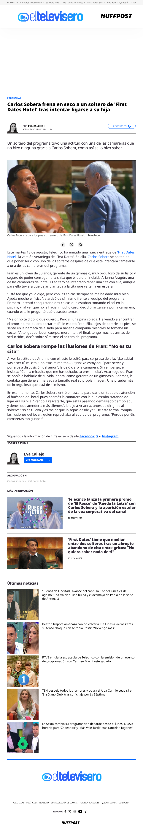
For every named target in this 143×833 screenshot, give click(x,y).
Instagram (110, 436)
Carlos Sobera (98, 257)
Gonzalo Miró (52, 2)
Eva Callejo (36, 126)
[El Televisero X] (69, 812)
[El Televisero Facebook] (65, 812)
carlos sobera (15, 481)
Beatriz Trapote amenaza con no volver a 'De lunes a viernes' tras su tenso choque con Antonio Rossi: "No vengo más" (87, 626)
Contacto (123, 803)
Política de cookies (89, 803)
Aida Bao (111, 2)
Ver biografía (35, 460)
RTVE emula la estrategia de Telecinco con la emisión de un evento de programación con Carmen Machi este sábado (88, 659)
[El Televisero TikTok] (86, 811)
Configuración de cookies (64, 803)
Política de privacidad (37, 803)
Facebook (87, 436)
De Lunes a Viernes (73, 2)
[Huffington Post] (116, 16)
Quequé (123, 2)
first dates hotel (36, 481)
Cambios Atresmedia (31, 2)
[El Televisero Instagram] (75, 811)
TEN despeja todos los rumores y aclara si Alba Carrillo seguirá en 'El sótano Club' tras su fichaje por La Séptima (88, 692)
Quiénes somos (109, 803)
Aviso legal (18, 803)
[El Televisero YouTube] (80, 811)
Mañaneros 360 (95, 2)
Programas (14, 98)
